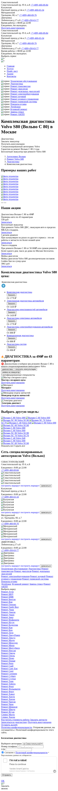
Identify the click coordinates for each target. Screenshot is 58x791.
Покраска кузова (18, 104)
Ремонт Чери (7, 704)
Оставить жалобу (9, 725)
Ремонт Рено (7, 663)
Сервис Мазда (8, 714)
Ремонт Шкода (8, 709)
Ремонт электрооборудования (24, 94)
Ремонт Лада (7, 632)
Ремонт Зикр (7, 617)
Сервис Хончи (8, 717)
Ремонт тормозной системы (23, 101)
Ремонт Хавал (8, 694)
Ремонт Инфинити (10, 620)
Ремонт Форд (7, 691)
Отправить (6, 775)
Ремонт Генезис (8, 604)
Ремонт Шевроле (9, 707)
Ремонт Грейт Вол (10, 607)
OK (3, 781)
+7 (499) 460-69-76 (28, 15)
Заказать (11, 295)
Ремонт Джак (7, 609)
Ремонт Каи (7, 627)
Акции (10, 74)
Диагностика (16, 83)
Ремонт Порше (8, 661)
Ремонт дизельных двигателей (25, 91)
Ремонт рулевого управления (24, 99)
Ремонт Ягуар (7, 712)
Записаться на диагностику (14, 722)
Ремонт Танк (7, 681)
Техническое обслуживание (23, 81)
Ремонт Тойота (8, 684)
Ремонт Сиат (7, 671)
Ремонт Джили (8, 612)
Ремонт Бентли (8, 599)
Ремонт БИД (7, 594)
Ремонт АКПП (17, 114)
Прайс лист (12, 71)
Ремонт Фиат (7, 686)
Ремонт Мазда (8, 640)
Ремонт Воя (6, 602)
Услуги (10, 68)
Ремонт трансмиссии (20, 86)
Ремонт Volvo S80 (15, 159)
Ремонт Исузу (7, 622)
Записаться (6, 222)
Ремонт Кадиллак (9, 625)
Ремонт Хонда (8, 696)
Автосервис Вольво (16, 156)
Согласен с (26, 752)
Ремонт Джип (7, 615)
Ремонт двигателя (19, 89)
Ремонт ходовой (18, 96)
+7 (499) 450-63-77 (30, 20)
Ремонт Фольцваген (10, 689)
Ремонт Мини (7, 645)
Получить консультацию (13, 28)
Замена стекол (17, 112)
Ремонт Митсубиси (10, 648)
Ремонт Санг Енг (9, 668)
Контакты (11, 76)
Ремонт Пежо (7, 658)
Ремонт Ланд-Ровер (10, 635)
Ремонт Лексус (8, 638)
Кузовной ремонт (18, 109)
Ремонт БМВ (7, 597)
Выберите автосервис (11, 743)
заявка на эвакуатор (11, 372)
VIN (3, 749)
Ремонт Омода (8, 653)
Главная (10, 66)
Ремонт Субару (8, 676)
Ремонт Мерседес (9, 643)
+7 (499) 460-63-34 (35, 10)
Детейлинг (15, 107)
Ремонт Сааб (7, 666)
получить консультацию (25, 369)
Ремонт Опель (8, 655)
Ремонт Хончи (8, 699)
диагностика (7, 369)
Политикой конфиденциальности (31, 752)
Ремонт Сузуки (8, 679)
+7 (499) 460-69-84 (39, 5)
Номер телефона (9, 746)
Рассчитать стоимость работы (15, 719)
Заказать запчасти (38, 719)
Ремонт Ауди (7, 592)
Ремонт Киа (7, 630)
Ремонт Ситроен (9, 673)
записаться (46, 486)
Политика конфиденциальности (16, 727)
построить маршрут (10, 485)
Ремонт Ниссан (8, 650)
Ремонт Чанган (8, 702)
